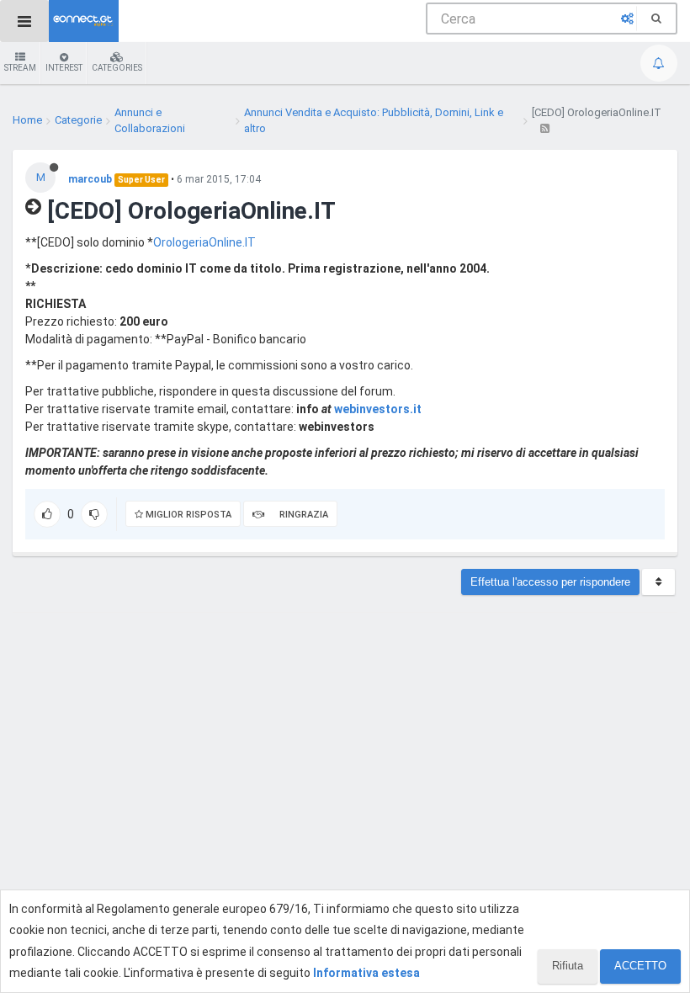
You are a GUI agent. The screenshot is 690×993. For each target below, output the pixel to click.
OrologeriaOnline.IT (204, 242)
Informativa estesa (366, 973)
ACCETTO (640, 965)
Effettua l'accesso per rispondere (550, 582)
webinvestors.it (378, 409)
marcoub (90, 179)
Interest (63, 67)
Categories (117, 67)
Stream (20, 67)
